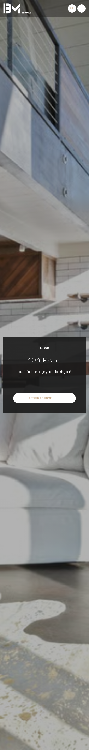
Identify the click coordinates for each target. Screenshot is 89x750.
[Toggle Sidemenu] (81, 8)
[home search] (72, 8)
